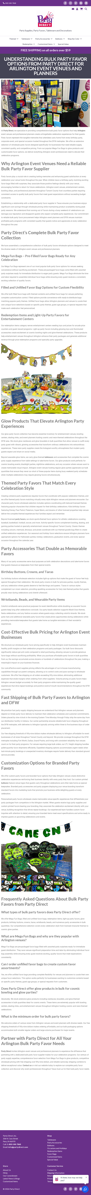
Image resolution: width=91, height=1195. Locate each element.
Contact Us (52, 1170)
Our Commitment (10, 1176)
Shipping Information (55, 1173)
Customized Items (45, 44)
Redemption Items (54, 1151)
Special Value (63, 44)
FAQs (5, 1173)
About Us (7, 1170)
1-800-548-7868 (14, 1144)
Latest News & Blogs (11, 1178)
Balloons (58, 39)
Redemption (27, 44)
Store (5, 1166)
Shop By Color (73, 39)
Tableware (25, 39)
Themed (12, 39)
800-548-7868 (10, 3)
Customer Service (55, 1166)
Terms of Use (52, 1181)
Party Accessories (42, 39)
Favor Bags (52, 1154)
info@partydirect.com (18, 1147)
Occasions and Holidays (57, 1148)
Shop (49, 1136)
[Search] (86, 9)
